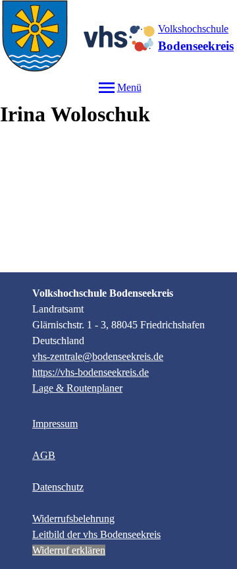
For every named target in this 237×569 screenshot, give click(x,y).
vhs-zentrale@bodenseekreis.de (97, 356)
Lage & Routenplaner (77, 388)
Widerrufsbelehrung (73, 518)
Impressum (55, 423)
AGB (43, 455)
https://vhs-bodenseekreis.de (90, 372)
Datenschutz (58, 487)
